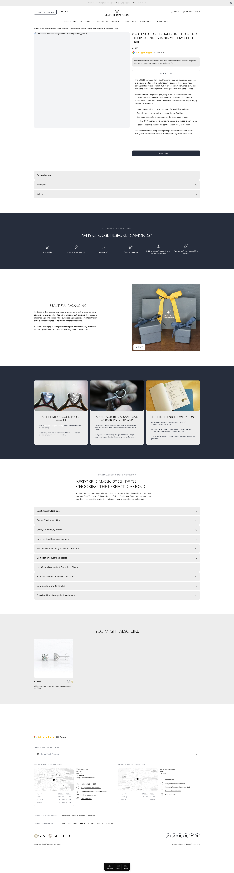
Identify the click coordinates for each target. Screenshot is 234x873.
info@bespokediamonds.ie (91, 788)
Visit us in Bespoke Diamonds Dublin (94, 791)
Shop (41, 28)
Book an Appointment (89, 795)
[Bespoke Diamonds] (117, 12)
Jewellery (144, 22)
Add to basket (166, 153)
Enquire (125, 868)
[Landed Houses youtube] (197, 835)
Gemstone (129, 22)
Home (36, 28)
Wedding (101, 22)
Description (109, 868)
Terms (82, 824)
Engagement (86, 22)
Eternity (115, 22)
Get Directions (86, 799)
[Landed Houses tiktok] (174, 835)
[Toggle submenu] (93, 21)
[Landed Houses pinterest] (191, 835)
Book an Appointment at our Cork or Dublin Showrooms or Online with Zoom (117, 3)
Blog (75, 824)
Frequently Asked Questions (73, 816)
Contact (91, 816)
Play (140, 347)
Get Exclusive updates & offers (46, 747)
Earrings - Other (63, 28)
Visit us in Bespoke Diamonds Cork (177, 787)
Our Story (66, 824)
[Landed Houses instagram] (168, 835)
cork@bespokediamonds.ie (175, 783)
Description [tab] (166, 73)
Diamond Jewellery (50, 28)
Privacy (91, 824)
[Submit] (196, 754)
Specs (118, 868)
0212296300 (169, 780)
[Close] (231, 3)
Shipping (109, 824)
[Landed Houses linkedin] (185, 835)
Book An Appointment (45, 12)
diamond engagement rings (54, 426)
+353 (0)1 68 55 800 (88, 784)
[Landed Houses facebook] (179, 835)
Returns (100, 824)
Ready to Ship (70, 22)
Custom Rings (161, 22)
